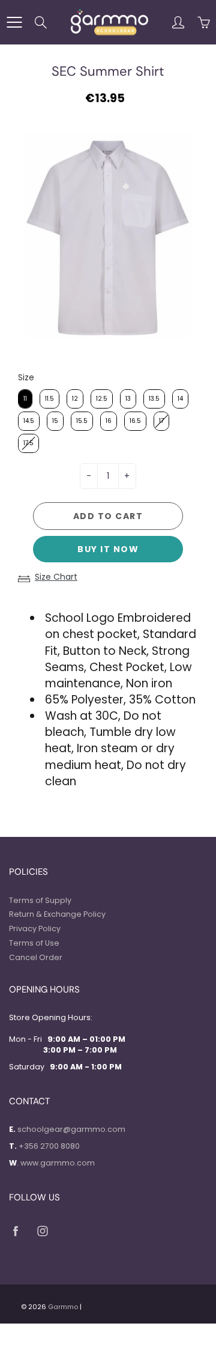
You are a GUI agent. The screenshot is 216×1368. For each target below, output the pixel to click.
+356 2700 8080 (49, 1146)
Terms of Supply (40, 900)
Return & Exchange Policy (57, 914)
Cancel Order (35, 957)
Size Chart (56, 577)
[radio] (25, 399)
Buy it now (108, 549)
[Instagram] (42, 1230)
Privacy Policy (35, 928)
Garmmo (63, 1307)
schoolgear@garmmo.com (71, 1129)
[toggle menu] (14, 22)
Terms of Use (34, 943)
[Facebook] (15, 1230)
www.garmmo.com (57, 1163)
